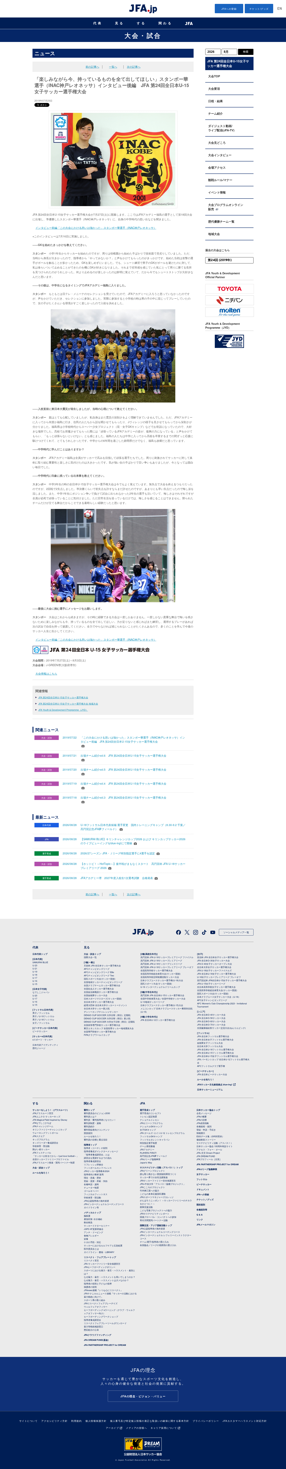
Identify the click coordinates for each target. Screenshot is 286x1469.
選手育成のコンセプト (150, 1113)
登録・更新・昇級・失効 (95, 1180)
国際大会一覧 (90, 957)
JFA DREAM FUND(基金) (96, 1339)
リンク (200, 1219)
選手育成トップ (147, 1109)
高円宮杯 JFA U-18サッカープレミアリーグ (161, 960)
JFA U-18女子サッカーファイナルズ (214, 970)
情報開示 (201, 1132)
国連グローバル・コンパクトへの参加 (158, 1216)
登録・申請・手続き (206, 1129)
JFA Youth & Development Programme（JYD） (63, 709)
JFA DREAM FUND (206, 1156)
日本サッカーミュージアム (210, 1089)
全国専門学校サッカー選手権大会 (100, 1031)
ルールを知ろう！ (205, 1079)
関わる (166, 23)
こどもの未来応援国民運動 (153, 1193)
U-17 (34, 977)
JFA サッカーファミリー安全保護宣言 (102, 1263)
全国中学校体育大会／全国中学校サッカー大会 (162, 998)
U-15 (34, 983)
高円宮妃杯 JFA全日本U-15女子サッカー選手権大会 (222, 980)
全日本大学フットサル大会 (210, 1046)
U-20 (34, 995)
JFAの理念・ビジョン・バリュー (143, 1396)
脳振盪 (87, 1215)
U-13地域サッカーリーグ (152, 1001)
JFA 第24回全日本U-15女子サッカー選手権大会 (63, 697)
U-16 (34, 980)
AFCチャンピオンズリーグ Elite (99, 972)
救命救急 (88, 1222)
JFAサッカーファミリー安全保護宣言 (158, 1180)
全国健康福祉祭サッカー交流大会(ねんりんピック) (221, 1027)
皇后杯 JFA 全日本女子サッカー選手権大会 (217, 957)
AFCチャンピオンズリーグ (97, 968)
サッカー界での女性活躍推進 (154, 1177)
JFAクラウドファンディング (97, 1334)
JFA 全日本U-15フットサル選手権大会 (215, 1052)
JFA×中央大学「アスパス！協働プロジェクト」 (162, 1183)
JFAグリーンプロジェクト (152, 1170)
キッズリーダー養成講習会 (45, 1142)
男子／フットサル (41, 1012)
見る (119, 23)
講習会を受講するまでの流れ (98, 1157)
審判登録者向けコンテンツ (97, 1129)
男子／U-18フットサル (43, 1019)
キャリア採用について (164, 1427)
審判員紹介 (89, 1126)
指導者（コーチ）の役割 (95, 1147)
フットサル (202, 1179)
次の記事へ (133, 67)
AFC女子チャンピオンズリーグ (212, 1000)
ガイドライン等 (91, 1207)
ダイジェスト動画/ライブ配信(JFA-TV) (221, 128)
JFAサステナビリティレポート (154, 1213)
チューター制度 (91, 1187)
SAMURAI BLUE (40, 962)
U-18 (34, 974)
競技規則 (88, 1132)
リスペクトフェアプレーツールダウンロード (105, 1323)
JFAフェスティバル (41, 1152)
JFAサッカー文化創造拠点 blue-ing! (214, 1084)
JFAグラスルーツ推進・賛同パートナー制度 (53, 1162)
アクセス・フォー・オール (209, 1149)
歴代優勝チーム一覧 (221, 221)
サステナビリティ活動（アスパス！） (215, 1142)
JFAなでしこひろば (41, 1122)
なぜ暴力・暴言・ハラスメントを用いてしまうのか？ (109, 1276)
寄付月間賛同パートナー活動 (154, 1220)
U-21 (34, 968)
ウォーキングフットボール (45, 1132)
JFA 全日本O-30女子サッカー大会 (213, 960)
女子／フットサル (41, 1022)
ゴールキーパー (91, 1190)
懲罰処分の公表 (91, 1329)
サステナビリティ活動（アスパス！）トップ (161, 1167)
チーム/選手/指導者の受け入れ (154, 1241)
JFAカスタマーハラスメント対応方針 (245, 1420)
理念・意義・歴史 (92, 1177)
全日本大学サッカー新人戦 (97, 1008)
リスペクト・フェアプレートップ (100, 1257)
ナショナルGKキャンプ (151, 1126)
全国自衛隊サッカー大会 (95, 995)
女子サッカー (203, 1174)
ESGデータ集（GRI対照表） (210, 1136)
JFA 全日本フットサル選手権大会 (213, 1036)
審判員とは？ (90, 1116)
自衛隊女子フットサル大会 (210, 1042)
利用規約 (76, 1420)
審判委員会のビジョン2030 (97, 1113)
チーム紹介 (215, 113)
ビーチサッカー (39, 1031)
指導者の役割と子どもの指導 (98, 1283)
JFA (142, 1103)
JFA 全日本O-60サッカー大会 (211, 1021)
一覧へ (113, 67)
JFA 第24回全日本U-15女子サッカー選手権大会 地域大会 (68, 703)
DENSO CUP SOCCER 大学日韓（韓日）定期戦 (107, 1015)
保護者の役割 (90, 1286)
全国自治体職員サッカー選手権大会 (101, 991)
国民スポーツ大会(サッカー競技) (99, 978)
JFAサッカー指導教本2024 (96, 1171)
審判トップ (89, 1109)
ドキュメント (203, 1189)
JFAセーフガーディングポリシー (99, 1267)
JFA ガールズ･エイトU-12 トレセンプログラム (162, 1132)
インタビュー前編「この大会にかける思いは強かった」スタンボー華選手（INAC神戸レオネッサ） (95, 228)
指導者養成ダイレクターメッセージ (101, 1151)
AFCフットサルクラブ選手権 (211, 1065)
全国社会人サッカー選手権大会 (99, 988)
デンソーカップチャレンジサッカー (101, 1011)
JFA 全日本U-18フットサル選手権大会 (215, 1049)
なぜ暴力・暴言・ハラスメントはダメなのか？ (106, 1280)
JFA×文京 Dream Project (208, 1152)
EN (279, 9)
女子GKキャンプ (148, 1129)
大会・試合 (143, 35)
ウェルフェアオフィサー (95, 1306)
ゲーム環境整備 (147, 1146)
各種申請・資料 (91, 1184)
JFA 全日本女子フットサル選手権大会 (215, 1039)
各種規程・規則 (204, 1126)
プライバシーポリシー (206, 1420)
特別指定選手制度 (148, 1142)
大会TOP (214, 76)
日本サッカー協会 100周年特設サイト (215, 1146)
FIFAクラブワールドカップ (97, 1034)
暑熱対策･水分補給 (93, 1219)
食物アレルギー (91, 1235)
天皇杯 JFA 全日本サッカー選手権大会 (102, 965)
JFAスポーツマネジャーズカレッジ (157, 1197)
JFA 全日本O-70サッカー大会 (211, 1024)
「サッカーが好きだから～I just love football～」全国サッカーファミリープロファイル (55, 1157)
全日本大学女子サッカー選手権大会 (214, 967)
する (141, 23)
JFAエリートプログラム (151, 1123)
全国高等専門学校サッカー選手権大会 (102, 1024)
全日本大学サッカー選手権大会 (99, 1001)
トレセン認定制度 (148, 1116)
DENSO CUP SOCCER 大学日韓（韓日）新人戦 (107, 1018)
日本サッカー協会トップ (208, 1109)
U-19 (34, 971)
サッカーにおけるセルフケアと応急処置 (103, 1245)
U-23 (34, 965)
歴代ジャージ (38, 1048)
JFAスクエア (38, 1136)
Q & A (200, 1214)
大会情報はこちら (46, 673)
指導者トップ (90, 1144)
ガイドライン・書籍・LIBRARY (99, 1252)
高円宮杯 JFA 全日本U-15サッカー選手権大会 (162, 995)
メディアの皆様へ (136, 1427)
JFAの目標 (202, 1119)
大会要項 (214, 88)
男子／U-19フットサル (43, 1016)
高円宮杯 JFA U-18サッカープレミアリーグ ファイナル (166, 957)
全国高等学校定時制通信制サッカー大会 (159, 976)
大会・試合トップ (92, 953)
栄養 (86, 1238)
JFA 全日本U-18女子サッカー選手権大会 (216, 973)
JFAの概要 (202, 1116)
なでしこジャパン (41, 992)
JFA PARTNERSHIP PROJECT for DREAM (105, 1345)
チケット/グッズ (259, 8)
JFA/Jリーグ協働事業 (150, 1159)
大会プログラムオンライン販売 (225, 207)
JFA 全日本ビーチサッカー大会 (212, 1074)
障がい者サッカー (41, 1149)
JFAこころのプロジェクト (152, 1187)
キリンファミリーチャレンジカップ (49, 1129)
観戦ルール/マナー (220, 180)
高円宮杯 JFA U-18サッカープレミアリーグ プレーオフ (166, 967)
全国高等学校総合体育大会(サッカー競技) (160, 973)
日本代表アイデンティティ (45, 1044)
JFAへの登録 (229, 8)
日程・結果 (215, 101)
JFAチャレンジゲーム (42, 1126)
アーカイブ (112, 1427)
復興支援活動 (146, 1206)
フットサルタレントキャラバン (155, 1139)
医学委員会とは (91, 1248)
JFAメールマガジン (206, 1224)
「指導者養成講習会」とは (97, 1154)
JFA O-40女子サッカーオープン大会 (214, 963)
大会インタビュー (220, 155)
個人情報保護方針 (95, 1420)
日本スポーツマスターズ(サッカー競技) (103, 998)
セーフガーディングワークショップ (101, 1316)
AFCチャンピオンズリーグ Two (99, 975)
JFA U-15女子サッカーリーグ (211, 983)
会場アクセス (217, 167)
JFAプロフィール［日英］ (209, 1159)
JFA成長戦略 (203, 1123)
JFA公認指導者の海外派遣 (96, 1200)
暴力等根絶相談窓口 (93, 1326)
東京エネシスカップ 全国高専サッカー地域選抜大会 (109, 1028)
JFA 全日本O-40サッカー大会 (211, 1014)
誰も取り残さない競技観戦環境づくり (158, 1173)
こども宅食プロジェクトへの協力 (156, 1210)
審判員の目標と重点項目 (95, 1139)
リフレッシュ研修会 (93, 1164)
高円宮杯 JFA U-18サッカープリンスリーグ (161, 963)
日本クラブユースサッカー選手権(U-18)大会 (161, 980)
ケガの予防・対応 (92, 1242)
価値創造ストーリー (206, 1139)
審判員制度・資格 (92, 1123)
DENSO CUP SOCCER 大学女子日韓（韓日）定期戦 (109, 1021)
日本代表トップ (39, 953)
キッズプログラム (41, 1139)
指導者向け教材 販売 (94, 1174)
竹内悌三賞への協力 (149, 1190)
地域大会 (214, 234)
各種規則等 (202, 1209)
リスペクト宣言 (91, 1260)
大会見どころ (217, 142)
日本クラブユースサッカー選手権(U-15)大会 (161, 1005)
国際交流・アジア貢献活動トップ (156, 1225)
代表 (98, 23)
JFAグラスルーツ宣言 (42, 1113)
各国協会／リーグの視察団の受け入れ (158, 1245)
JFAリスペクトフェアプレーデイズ (101, 1303)
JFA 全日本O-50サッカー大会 (211, 1017)
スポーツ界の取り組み (94, 1300)
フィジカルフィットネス (95, 1194)
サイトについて (28, 1420)
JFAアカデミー (147, 1149)
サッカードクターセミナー (97, 1225)
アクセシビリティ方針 (54, 1420)
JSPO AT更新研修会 (93, 1228)
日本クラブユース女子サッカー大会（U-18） (218, 996)
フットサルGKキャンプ (151, 1136)
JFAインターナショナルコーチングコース (104, 1204)
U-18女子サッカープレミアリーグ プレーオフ (219, 976)
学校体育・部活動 (41, 1145)
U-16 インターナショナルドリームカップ (160, 986)
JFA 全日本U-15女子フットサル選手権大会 (217, 1056)
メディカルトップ (92, 1212)
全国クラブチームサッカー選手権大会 (102, 985)
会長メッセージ (204, 1113)
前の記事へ (92, 67)
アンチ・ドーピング (93, 1232)
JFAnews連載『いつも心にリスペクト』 (103, 1290)
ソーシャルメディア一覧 (236, 932)
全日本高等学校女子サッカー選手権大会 (216, 986)
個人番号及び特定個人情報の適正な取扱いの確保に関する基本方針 (149, 1420)
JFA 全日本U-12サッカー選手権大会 (157, 1019)
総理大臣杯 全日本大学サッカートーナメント (105, 1005)
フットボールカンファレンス (98, 1167)
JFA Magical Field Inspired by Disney (49, 1119)
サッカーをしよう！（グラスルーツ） (50, 1109)
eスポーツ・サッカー (42, 1039)
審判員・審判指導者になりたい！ (100, 1119)
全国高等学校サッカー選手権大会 (156, 970)
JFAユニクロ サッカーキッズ (46, 1116)
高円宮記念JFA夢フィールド (153, 1155)
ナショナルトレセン (149, 1119)
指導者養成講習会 (92, 1161)
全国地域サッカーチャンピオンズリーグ (103, 982)
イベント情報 (217, 192)
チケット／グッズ (205, 1199)
